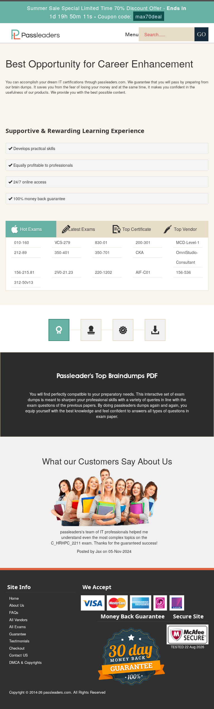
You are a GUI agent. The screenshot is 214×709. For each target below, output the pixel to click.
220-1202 (103, 272)
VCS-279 (62, 242)
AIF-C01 (143, 272)
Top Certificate (136, 229)
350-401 (62, 252)
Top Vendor (185, 229)
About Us (16, 605)
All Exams (17, 626)
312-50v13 (23, 282)
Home (14, 598)
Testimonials (19, 640)
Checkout (17, 648)
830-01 (101, 242)
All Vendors (18, 619)
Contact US (18, 655)
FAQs (13, 612)
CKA (140, 252)
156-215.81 (24, 272)
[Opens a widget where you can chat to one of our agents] (193, 699)
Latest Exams (81, 229)
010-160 (21, 242)
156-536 (183, 272)
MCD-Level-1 (188, 242)
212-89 (20, 252)
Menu (132, 34)
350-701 (102, 252)
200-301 (143, 242)
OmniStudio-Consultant (187, 257)
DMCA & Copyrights (25, 662)
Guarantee (17, 634)
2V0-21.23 (64, 272)
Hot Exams (31, 229)
